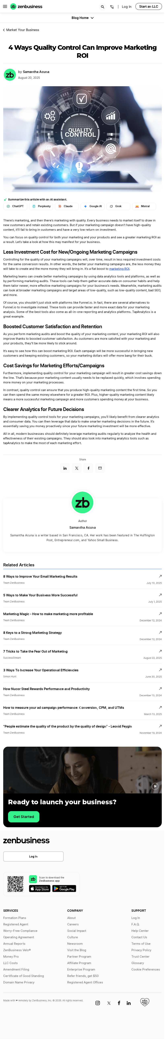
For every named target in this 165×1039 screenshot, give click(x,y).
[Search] (102, 7)
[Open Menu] (5, 6)
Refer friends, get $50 (83, 976)
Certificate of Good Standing (23, 976)
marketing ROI (119, 268)
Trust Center (140, 956)
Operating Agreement (18, 937)
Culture (72, 937)
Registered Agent (15, 924)
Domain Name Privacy (18, 982)
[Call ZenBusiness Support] (112, 7)
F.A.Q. (135, 924)
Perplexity (44, 206)
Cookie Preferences (145, 969)
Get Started (23, 817)
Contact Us (139, 937)
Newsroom (75, 943)
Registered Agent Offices (85, 982)
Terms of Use (141, 943)
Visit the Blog (76, 950)
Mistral (145, 206)
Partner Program (79, 956)
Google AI (96, 206)
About (71, 918)
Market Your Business (22, 30)
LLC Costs (10, 963)
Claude (68, 206)
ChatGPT (18, 206)
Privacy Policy (141, 950)
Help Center (140, 930)
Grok (118, 206)
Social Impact (76, 930)
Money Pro (11, 956)
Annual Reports (14, 943)
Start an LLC (148, 6)
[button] (155, 786)
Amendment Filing (16, 969)
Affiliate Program (79, 963)
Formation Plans (14, 918)
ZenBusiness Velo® (17, 950)
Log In (126, 6)
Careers (73, 924)
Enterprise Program (81, 969)
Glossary (137, 963)
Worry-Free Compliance (20, 930)
